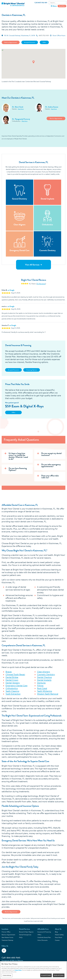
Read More (21, 109)
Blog (56, 932)
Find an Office (6, 932)
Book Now (62, 6)
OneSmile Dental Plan (44, 937)
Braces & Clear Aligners (26, 932)
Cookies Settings (7, 975)
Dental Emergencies (25, 935)
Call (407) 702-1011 (41, 2)
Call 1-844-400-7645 (11, 957)
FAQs (21, 937)
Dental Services (24, 929)
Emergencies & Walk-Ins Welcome (12, 960)
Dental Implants (47, 198)
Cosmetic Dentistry (47, 250)
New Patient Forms (7, 937)
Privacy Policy (18, 970)
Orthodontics (47, 224)
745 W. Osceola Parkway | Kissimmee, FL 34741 (19, 35)
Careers (57, 940)
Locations (5, 929)
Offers (44, 42)
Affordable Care (43, 929)
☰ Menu (54, 6)
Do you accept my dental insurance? (51, 454)
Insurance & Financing (44, 932)
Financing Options (31, 370)
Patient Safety (59, 935)
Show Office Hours (59, 35)
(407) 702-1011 (44, 35)
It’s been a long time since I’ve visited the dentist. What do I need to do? (18, 456)
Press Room (58, 937)
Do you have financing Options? (18, 469)
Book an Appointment (10, 42)
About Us (58, 929)
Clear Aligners (19, 224)
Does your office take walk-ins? (50, 476)
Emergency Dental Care (19, 250)
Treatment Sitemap (7, 940)
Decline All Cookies (59, 975)
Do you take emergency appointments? (51, 465)
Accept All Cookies (46, 975)
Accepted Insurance (29, 42)
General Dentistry (19, 198)
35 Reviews (41, 283)
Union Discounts (42, 940)
